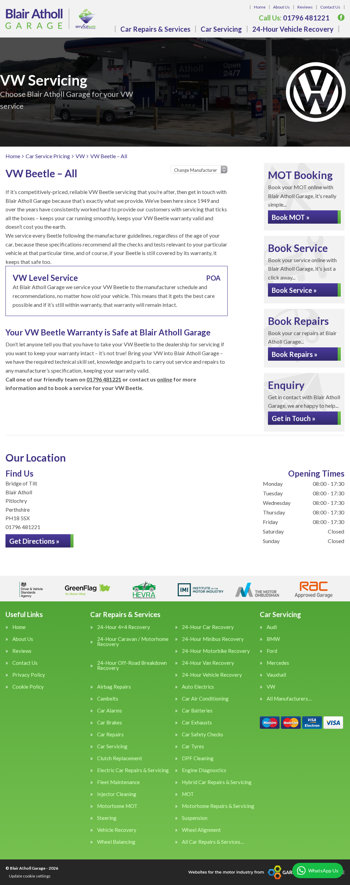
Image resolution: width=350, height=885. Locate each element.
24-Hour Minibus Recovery (213, 639)
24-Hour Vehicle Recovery (293, 29)
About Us (281, 7)
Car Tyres (193, 746)
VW (271, 686)
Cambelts (107, 698)
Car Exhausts (197, 722)
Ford (272, 651)
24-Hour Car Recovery (208, 627)
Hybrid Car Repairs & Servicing (217, 782)
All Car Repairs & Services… (213, 841)
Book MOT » (291, 217)
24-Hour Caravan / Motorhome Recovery (133, 641)
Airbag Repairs (114, 686)
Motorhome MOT (117, 806)
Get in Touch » (293, 418)
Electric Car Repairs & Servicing (133, 770)
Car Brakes (109, 722)
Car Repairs (110, 734)
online (164, 379)
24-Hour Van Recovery (208, 662)
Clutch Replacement (119, 758)
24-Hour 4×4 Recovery (123, 627)
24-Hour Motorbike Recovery (216, 651)
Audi (272, 627)
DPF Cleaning (198, 758)
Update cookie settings (30, 876)
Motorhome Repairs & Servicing (218, 806)
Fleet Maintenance (118, 782)
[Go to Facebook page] (341, 17)
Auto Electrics (198, 686)
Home (260, 7)
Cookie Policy (28, 686)
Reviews (305, 7)
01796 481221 (294, 17)
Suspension (194, 818)
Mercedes (278, 662)
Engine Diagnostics (204, 770)
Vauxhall (276, 674)
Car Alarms (109, 710)
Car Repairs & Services (155, 29)
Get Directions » (34, 541)
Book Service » (294, 290)
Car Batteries (197, 710)
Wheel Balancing (116, 841)
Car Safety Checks (202, 734)
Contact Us (330, 7)
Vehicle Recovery (116, 829)
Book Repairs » (295, 354)
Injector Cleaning (116, 794)
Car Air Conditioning (205, 698)
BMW (273, 639)
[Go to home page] (50, 18)
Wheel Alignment (201, 829)
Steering (107, 818)
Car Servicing (221, 29)
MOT (188, 794)
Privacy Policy (28, 674)
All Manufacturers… (289, 698)
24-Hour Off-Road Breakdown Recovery (132, 665)
